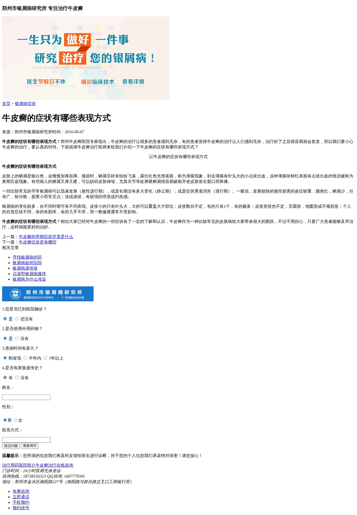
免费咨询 (21, 491)
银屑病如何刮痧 (27, 263)
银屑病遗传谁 (25, 268)
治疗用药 (10, 465)
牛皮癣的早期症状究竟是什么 (46, 236)
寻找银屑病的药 (27, 257)
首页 (6, 103)
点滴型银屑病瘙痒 (29, 273)
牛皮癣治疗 (46, 465)
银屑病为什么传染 (29, 279)
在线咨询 (64, 465)
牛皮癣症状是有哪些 (37, 242)
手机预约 (21, 502)
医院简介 (27, 465)
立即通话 (21, 497)
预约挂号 (21, 508)
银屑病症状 (25, 103)
